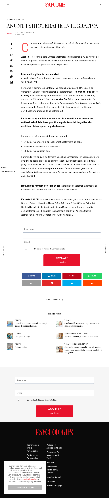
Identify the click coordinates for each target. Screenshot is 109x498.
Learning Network (54, 477)
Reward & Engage (54, 485)
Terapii (24, 19)
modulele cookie (30, 479)
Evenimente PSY (13, 19)
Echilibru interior (72, 333)
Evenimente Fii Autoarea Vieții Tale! (53, 455)
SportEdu (50, 462)
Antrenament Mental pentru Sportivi (52, 469)
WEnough (51, 481)
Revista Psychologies (25, 32)
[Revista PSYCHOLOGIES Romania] (54, 5)
